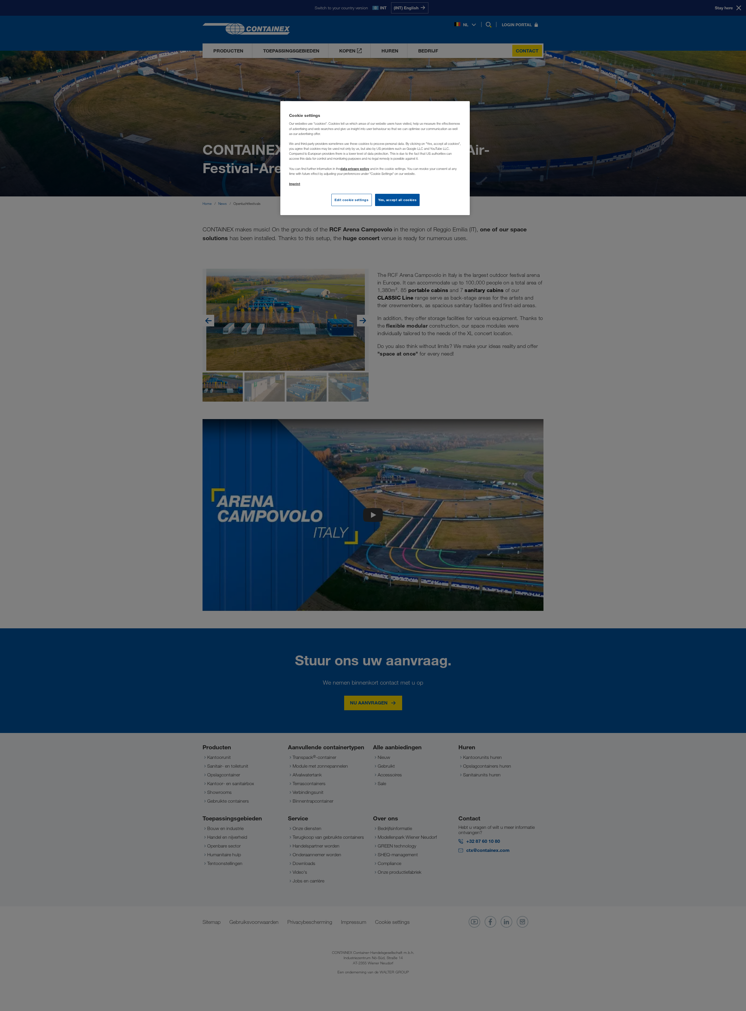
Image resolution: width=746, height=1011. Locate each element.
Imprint (294, 184)
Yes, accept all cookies (397, 200)
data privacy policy (354, 168)
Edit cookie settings (351, 200)
